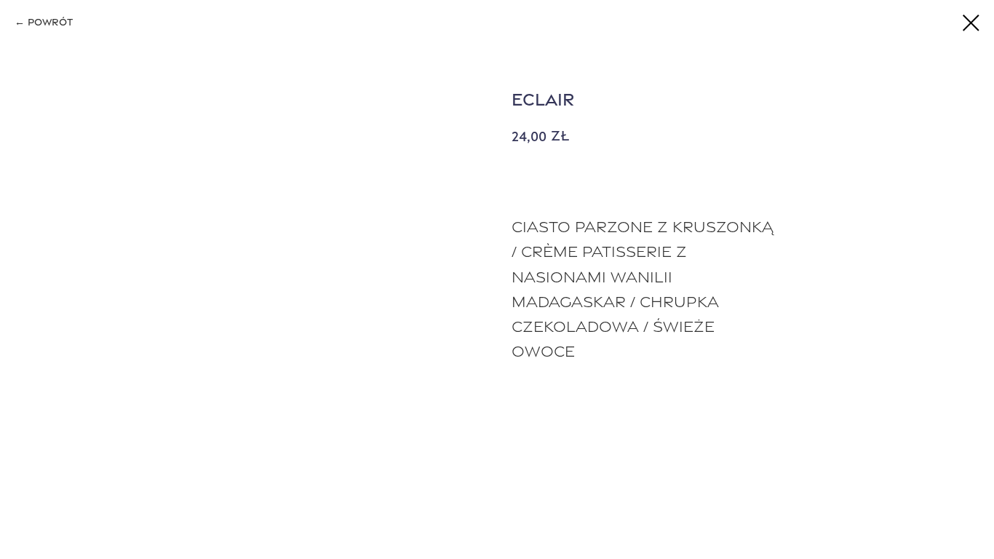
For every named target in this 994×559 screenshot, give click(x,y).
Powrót (50, 22)
